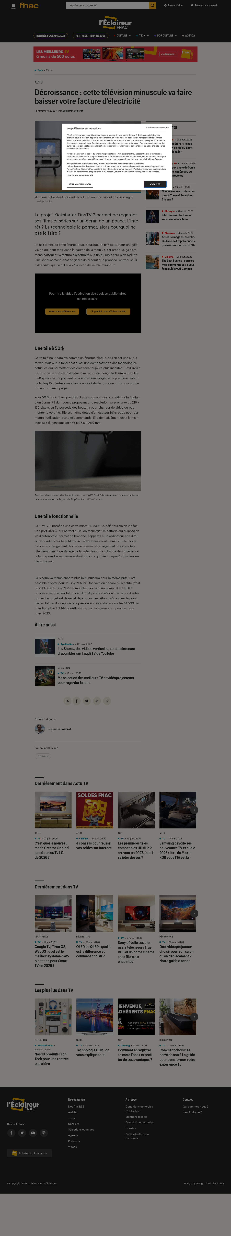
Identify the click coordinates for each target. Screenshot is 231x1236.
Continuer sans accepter (157, 127)
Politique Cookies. (154, 159)
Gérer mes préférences (80, 184)
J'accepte (155, 184)
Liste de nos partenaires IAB (80, 175)
